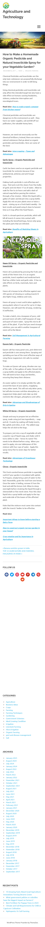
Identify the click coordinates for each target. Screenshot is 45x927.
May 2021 (10, 797)
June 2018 (10, 857)
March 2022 (11, 774)
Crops (8, 707)
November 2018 (12, 849)
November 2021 (12, 780)
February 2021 (12, 805)
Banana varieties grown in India (17, 548)
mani (20, 71)
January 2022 (11, 777)
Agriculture (10, 702)
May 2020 (10, 821)
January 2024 (11, 766)
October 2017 (11, 869)
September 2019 (13, 833)
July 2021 (10, 791)
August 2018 (11, 852)
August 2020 (11, 813)
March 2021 (11, 802)
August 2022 (11, 769)
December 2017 (12, 863)
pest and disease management (18, 735)
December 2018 (12, 846)
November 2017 (12, 866)
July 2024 (10, 763)
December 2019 (12, 830)
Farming (9, 710)
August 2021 (11, 788)
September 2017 (13, 871)
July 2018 (10, 855)
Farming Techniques (14, 713)
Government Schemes (15, 718)
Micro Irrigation (12, 729)
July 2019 (10, 838)
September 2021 (13, 785)
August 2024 (11, 761)
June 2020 (10, 819)
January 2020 (11, 827)
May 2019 (10, 844)
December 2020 (12, 810)
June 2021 (10, 794)
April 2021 (10, 799)
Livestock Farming (13, 727)
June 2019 (10, 841)
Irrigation (10, 724)
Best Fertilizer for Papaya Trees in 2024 (22, 903)
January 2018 (11, 860)
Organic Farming (31, 71)
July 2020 (10, 816)
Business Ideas (12, 704)
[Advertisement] (22, 609)
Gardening (10, 715)
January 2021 (11, 808)
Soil (7, 738)
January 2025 (11, 758)
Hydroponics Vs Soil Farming (17, 911)
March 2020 (11, 824)
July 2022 (10, 772)
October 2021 (11, 783)
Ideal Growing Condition (16, 721)
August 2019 (11, 835)
